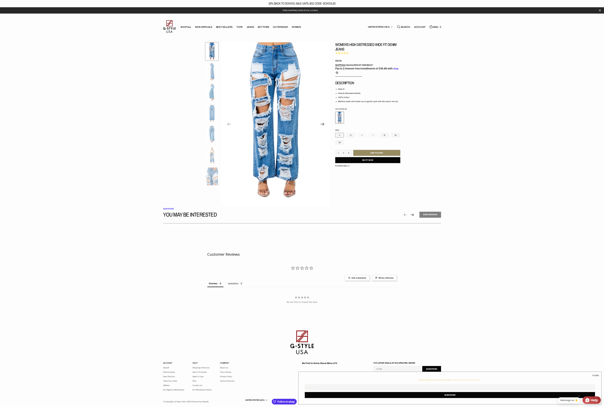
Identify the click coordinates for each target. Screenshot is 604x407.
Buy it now (367, 160)
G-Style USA (180, 402)
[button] (420, 27)
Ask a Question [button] (359, 277)
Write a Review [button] (386, 277)
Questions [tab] (233, 283)
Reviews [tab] (213, 283)
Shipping (340, 65)
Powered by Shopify (200, 402)
